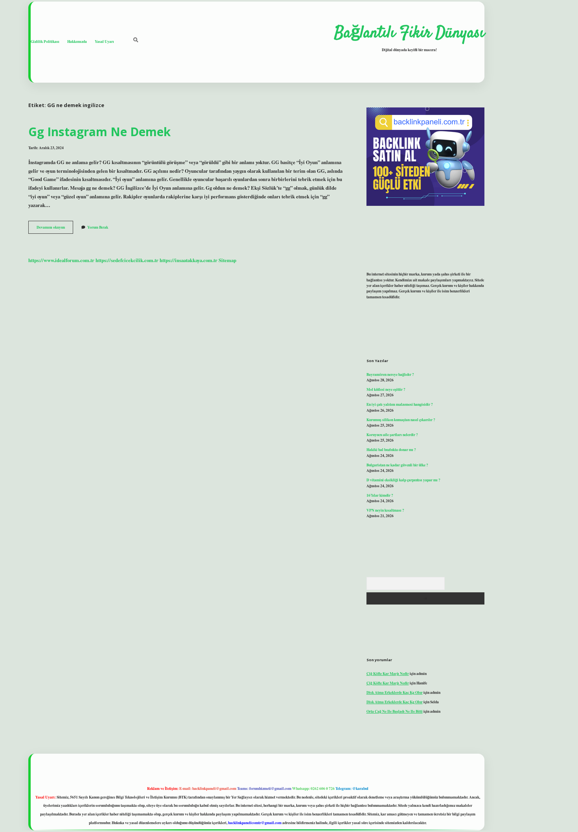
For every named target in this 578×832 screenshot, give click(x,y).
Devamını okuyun (55, 228)
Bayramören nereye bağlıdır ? (390, 374)
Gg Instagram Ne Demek (99, 132)
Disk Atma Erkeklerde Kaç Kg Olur (394, 692)
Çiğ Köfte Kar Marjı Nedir (387, 673)
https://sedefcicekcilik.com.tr (127, 260)
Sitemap (227, 260)
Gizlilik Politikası (45, 41)
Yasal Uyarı (104, 41)
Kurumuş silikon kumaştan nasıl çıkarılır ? (400, 419)
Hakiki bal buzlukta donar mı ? (391, 449)
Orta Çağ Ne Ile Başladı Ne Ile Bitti (394, 711)
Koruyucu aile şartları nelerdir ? (392, 434)
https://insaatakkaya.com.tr (188, 260)
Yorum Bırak (97, 227)
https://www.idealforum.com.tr (61, 260)
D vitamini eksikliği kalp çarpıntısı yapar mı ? (403, 480)
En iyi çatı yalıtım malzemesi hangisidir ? (399, 404)
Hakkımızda (77, 41)
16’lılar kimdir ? (379, 495)
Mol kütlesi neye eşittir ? (385, 389)
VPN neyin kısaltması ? (385, 510)
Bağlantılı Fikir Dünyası (409, 33)
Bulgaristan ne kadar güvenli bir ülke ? (397, 465)
